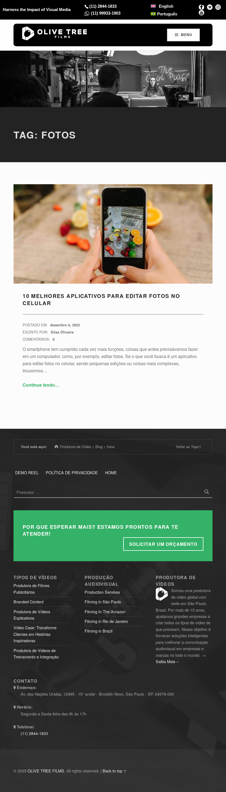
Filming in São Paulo (103, 601)
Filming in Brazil (98, 631)
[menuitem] (162, 6)
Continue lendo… (41, 385)
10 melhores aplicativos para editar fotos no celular (101, 299)
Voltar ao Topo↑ (188, 446)
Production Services (102, 592)
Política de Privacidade (72, 472)
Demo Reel (27, 472)
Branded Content (29, 601)
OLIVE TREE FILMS (46, 771)
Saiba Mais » (167, 661)
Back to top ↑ (115, 771)
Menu (186, 34)
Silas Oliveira (62, 332)
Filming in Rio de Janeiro (106, 621)
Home (111, 472)
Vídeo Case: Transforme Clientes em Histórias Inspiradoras (35, 634)
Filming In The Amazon (105, 611)
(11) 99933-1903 (105, 13)
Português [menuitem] (167, 13)
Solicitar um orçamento (163, 544)
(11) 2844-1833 (103, 6)
